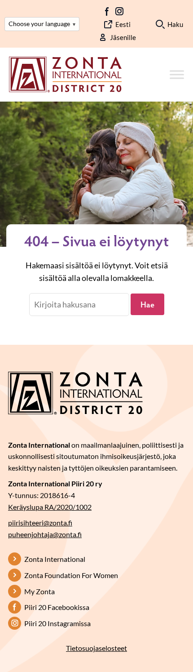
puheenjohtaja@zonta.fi (45, 534)
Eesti (123, 24)
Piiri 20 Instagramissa (57, 623)
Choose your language (42, 23)
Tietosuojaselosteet (96, 648)
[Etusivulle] (65, 74)
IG (119, 11)
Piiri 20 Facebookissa (56, 607)
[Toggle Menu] (177, 75)
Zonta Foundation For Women (71, 575)
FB (107, 11)
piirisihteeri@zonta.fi (40, 522)
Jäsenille (123, 37)
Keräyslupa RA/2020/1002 (50, 507)
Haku (175, 24)
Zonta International (54, 559)
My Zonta (39, 591)
